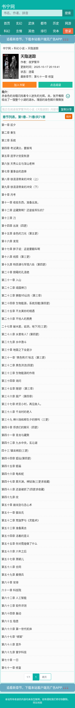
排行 (44, 31)
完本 (56, 31)
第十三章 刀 (9, 218)
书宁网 (8, 6)
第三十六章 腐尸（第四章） (18, 396)
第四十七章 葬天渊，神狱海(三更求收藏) (26, 481)
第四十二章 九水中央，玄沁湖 (19, 443)
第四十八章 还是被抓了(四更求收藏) (23, 489)
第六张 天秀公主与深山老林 (18, 163)
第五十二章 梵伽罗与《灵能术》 (21, 520)
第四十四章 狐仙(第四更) (16, 458)
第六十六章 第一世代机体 (17, 629)
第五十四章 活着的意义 (15, 536)
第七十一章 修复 (44, 76)
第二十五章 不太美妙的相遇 (18, 311)
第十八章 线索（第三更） (17, 256)
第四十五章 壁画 (11, 466)
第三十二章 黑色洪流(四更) (18, 365)
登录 (68, 31)
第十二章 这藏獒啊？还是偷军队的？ (23, 210)
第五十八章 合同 (11, 567)
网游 (68, 23)
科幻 (7, 31)
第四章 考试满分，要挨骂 (17, 148)
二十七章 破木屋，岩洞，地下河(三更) (24, 326)
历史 (56, 23)
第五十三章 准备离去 (14, 528)
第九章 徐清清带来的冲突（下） (21, 187)
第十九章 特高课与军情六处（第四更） (25, 264)
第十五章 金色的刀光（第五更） (21, 233)
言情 (19, 31)
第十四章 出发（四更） (15, 225)
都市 (44, 23)
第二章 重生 (9, 132)
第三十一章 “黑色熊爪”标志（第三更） (24, 357)
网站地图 (37, 702)
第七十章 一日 (10, 660)
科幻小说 (19, 48)
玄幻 (19, 23)
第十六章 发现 (10, 241)
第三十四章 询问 (11, 380)
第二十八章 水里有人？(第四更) (20, 334)
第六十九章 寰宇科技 (14, 652)
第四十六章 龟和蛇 (13, 474)
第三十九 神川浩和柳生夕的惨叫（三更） (26, 419)
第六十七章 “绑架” (12, 636)
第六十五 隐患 (10, 621)
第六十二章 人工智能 (14, 598)
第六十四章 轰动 (11, 613)
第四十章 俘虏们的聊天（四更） (21, 427)
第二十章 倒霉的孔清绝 (15, 272)
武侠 (31, 23)
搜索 (68, 13)
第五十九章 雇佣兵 (13, 574)
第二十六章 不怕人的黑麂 (17, 318)
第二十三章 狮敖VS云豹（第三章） (22, 295)
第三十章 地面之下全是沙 (17, 349)
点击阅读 (55, 85)
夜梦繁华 (34, 62)
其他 (31, 31)
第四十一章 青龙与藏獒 (15, 435)
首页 (7, 23)
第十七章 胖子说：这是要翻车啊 (21, 249)
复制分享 (66, 109)
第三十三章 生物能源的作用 (18, 373)
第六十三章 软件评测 (14, 605)
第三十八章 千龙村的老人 (17, 412)
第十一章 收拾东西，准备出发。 (21, 202)
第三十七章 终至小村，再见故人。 (22, 404)
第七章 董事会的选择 (14, 171)
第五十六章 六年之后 (14, 551)
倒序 (68, 116)
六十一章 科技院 (11, 590)
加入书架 (19, 85)
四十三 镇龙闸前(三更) (15, 450)
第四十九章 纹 (10, 497)
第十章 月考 (9, 194)
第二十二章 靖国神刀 (14, 287)
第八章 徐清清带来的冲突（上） (21, 179)
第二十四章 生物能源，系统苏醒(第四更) (26, 303)
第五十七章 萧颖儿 (13, 559)
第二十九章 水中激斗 (14, 342)
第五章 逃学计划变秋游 (15, 156)
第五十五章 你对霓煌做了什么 (19, 543)
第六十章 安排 (10, 582)
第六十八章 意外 (11, 644)
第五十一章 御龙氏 (13, 512)
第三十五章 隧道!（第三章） (18, 388)
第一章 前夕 (9, 125)
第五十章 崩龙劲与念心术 (17, 505)
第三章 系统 (9, 140)
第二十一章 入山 (11, 280)
